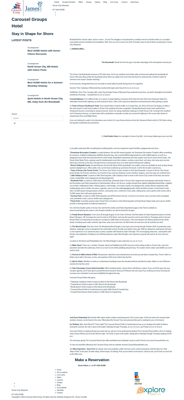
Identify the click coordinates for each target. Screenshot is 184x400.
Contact (60, 393)
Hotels (56, 2)
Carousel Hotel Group (33, 397)
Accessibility (61, 388)
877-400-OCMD (59, 10)
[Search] (15, 123)
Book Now (135, 2)
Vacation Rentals (68, 2)
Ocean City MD (81, 397)
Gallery (97, 2)
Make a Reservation (92, 360)
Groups (89, 2)
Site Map (60, 390)
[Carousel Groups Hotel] (28, 7)
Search (14, 114)
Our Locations (62, 372)
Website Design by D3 (65, 397)
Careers (124, 2)
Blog (105, 2)
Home (59, 370)
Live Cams (114, 2)
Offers (80, 2)
